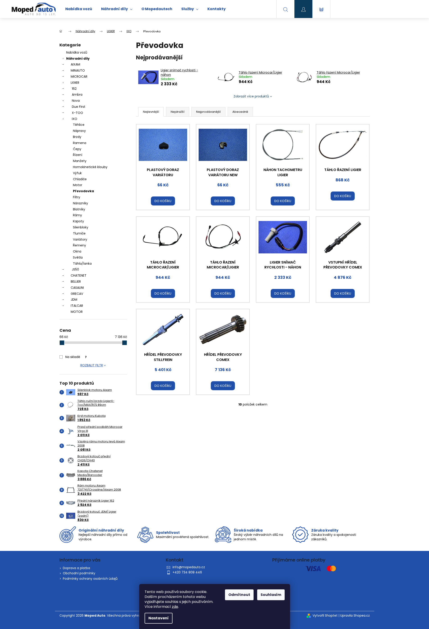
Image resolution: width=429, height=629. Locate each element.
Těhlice (78, 124)
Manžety (79, 161)
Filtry (76, 197)
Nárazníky (80, 203)
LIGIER (75, 82)
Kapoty (78, 221)
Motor (77, 185)
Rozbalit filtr (91, 365)
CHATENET (78, 275)
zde (175, 606)
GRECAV (77, 293)
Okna (77, 251)
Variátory (80, 239)
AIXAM (75, 64)
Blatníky (79, 209)
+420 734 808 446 (187, 572)
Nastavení (158, 618)
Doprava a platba (76, 568)
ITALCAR (77, 305)
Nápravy (79, 131)
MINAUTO (78, 70)
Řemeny (79, 245)
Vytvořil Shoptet (325, 615)
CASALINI (77, 287)
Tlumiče (79, 233)
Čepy (77, 149)
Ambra (77, 94)
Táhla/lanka (82, 263)
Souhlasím (271, 594)
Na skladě (76, 357)
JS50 (75, 269)
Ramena (79, 143)
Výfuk (77, 173)
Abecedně (240, 112)
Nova (76, 100)
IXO (74, 119)
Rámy (77, 215)
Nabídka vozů (76, 52)
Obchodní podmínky (79, 573)
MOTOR (77, 311)
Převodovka (83, 191)
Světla (78, 257)
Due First (78, 106)
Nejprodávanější (208, 112)
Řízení (77, 155)
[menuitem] (79, 9)
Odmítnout (239, 594)
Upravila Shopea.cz (355, 615)
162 (74, 88)
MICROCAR (79, 76)
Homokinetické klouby (90, 167)
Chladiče (80, 179)
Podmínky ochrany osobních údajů (90, 578)
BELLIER (76, 281)
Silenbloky (80, 227)
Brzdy (77, 137)
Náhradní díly (78, 58)
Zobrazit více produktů (251, 96)
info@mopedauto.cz (189, 567)
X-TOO (77, 112)
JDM (74, 299)
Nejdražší (177, 112)
